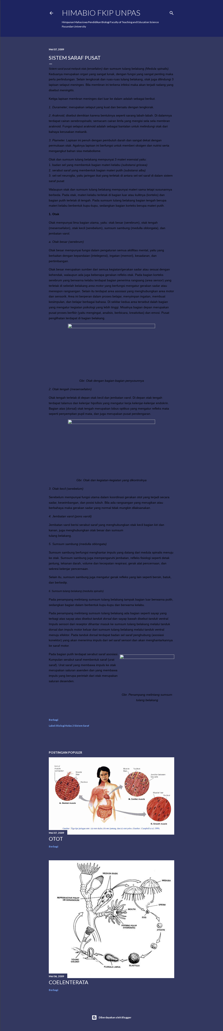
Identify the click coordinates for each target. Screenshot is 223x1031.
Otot (56, 838)
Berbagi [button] (53, 719)
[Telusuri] (171, 12)
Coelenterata (68, 982)
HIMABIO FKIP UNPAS (101, 12)
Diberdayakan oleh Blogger (115, 1017)
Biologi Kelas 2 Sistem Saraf (72, 725)
